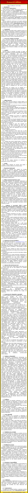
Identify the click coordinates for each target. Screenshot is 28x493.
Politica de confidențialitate (16, 492)
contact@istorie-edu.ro (20, 241)
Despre (23, 492)
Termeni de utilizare (7, 492)
